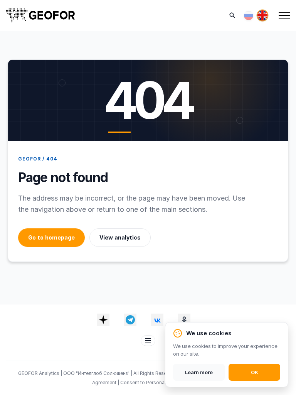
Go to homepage (51, 237)
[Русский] (248, 15)
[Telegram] (130, 320)
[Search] (232, 15)
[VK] (157, 320)
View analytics (120, 237)
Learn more (199, 372)
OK (254, 372)
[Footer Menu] (148, 340)
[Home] (40, 15)
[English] (262, 15)
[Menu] (284, 15)
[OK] (184, 320)
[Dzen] (103, 320)
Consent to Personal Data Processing (162, 382)
